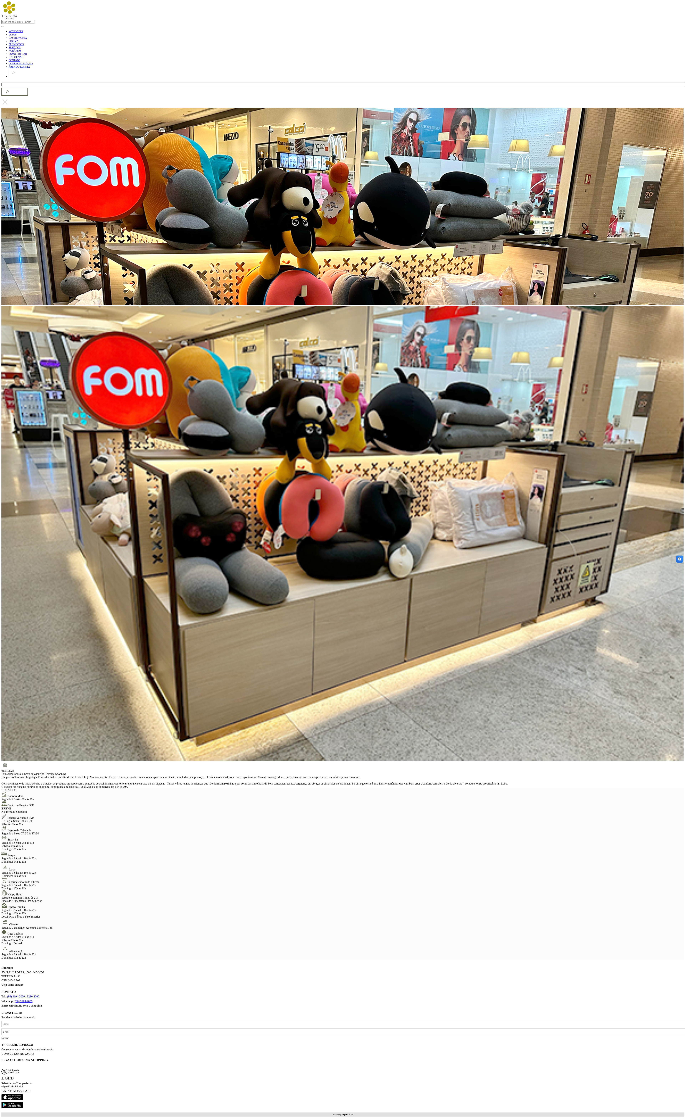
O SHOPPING (16, 57)
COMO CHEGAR (18, 54)
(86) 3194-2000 (23, 1001)
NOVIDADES (16, 31)
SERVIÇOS (15, 47)
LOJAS (12, 34)
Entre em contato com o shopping (21, 1005)
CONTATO (14, 60)
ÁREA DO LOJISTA (19, 66)
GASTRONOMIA (18, 38)
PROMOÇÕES (16, 44)
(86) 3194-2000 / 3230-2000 (23, 996)
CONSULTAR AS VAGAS (17, 1053)
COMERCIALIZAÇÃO (21, 63)
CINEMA (13, 41)
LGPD (7, 1078)
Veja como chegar (12, 984)
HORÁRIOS (15, 50)
